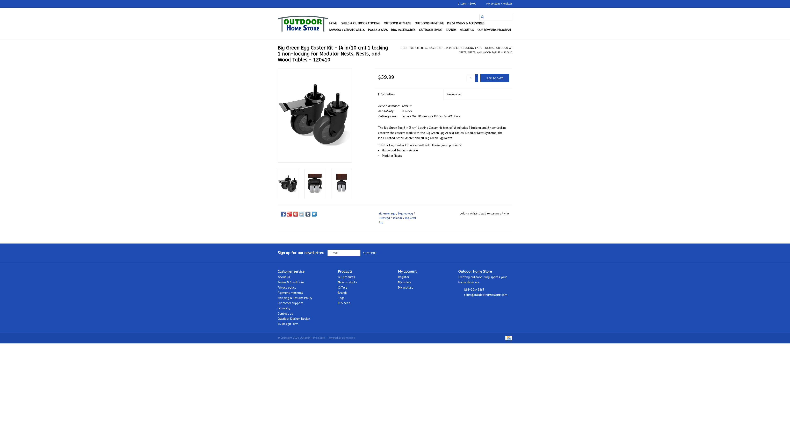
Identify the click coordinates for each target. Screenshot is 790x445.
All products (346, 277)
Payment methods (290, 293)
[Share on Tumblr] (308, 214)
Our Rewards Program (494, 30)
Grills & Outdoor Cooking (360, 23)
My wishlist (405, 287)
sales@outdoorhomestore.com (485, 295)
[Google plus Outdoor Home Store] (501, 253)
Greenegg (384, 218)
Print (506, 213)
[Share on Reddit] (301, 214)
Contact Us (285, 313)
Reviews (454, 94)
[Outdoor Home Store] (303, 24)
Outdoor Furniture (429, 23)
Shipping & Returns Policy (295, 298)
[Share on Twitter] (314, 214)
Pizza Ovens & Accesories (465, 23)
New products (347, 282)
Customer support (290, 303)
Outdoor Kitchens (397, 23)
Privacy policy (287, 287)
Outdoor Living (430, 30)
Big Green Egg (387, 213)
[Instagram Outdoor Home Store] (509, 253)
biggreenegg (405, 213)
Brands (451, 30)
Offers (342, 287)
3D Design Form (288, 324)
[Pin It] (295, 214)
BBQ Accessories (403, 30)
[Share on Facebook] (283, 214)
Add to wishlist (469, 213)
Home (333, 23)
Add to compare (491, 213)
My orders (404, 282)
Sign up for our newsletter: (301, 253)
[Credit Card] (508, 337)
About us (467, 30)
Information (386, 94)
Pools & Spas (378, 30)
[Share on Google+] (289, 214)
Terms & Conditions (291, 282)
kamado (397, 218)
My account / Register (499, 3)
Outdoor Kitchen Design (294, 319)
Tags (341, 298)
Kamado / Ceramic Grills (347, 30)
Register (403, 277)
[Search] (482, 17)
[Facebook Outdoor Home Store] (494, 253)
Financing (284, 308)
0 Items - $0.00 (467, 3)
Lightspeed (348, 337)
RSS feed (344, 303)
